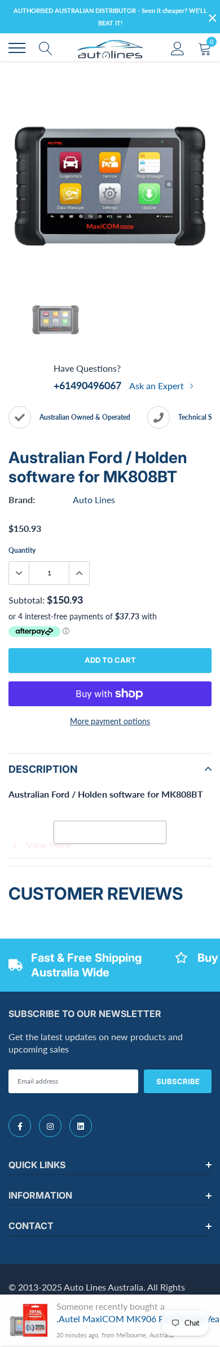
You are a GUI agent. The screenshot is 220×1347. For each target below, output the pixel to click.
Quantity (22, 550)
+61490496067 (87, 385)
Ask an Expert (157, 385)
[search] (45, 48)
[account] (177, 47)
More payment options (110, 721)
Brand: (21, 499)
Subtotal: (26, 600)
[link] (19, 1126)
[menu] (16, 47)
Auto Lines (94, 499)
